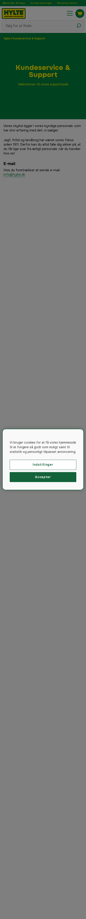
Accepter (43, 477)
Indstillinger (43, 465)
